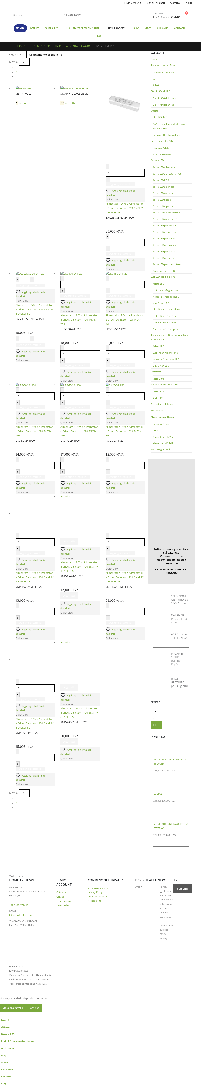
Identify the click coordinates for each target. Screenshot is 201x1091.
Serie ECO (158, 391)
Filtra (156, 725)
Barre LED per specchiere (167, 264)
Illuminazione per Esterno (164, 65)
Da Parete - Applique (164, 72)
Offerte (34, 28)
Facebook (174, 975)
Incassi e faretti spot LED (166, 296)
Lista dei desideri (155, 3)
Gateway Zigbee (161, 424)
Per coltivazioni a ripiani (165, 329)
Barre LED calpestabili (165, 219)
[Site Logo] (116, 15)
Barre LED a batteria (164, 167)
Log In (188, 3)
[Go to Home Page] (10, 46)
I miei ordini (62, 905)
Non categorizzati (160, 449)
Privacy (163, 886)
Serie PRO (158, 398)
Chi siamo (163, 28)
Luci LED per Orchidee (165, 316)
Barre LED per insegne (165, 245)
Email (138, 886)
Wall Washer (157, 410)
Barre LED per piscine (164, 251)
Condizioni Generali (98, 887)
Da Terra (157, 79)
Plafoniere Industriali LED (164, 384)
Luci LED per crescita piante (82, 28)
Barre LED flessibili (163, 199)
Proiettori (156, 371)
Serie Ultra (158, 378)
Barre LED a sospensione (166, 212)
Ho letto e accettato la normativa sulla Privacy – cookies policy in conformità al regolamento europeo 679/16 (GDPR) (166, 914)
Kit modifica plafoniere (163, 404)
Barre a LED (51, 28)
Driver (156, 430)
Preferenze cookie (98, 896)
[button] (2, 1014)
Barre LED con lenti (163, 193)
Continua (34, 1008)
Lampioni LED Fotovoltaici (166, 135)
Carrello (175, 3)
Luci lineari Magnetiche (165, 290)
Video (148, 28)
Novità (20, 28)
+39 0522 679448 (166, 17)
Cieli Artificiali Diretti (164, 104)
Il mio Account (132, 3)
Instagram (188, 975)
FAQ (99, 36)
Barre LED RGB (161, 180)
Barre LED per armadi (164, 225)
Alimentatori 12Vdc (163, 437)
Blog (136, 28)
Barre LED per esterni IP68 (167, 173)
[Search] (91, 15)
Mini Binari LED (161, 303)
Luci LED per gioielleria (163, 276)
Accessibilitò (94, 900)
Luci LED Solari (159, 117)
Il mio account (63, 900)
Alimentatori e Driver (162, 417)
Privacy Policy (95, 892)
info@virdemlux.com (20, 915)
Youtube (181, 975)
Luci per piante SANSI (164, 322)
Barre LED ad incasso (164, 232)
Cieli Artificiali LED (160, 91)
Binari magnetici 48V (162, 141)
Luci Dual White (161, 148)
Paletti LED (158, 283)
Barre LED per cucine (164, 238)
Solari (156, 85)
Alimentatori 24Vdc (163, 443)
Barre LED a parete (163, 206)
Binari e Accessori (162, 154)
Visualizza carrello (13, 1008)
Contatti (179, 28)
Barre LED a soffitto (163, 186)
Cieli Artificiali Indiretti (164, 98)
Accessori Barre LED (164, 271)
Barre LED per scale (163, 258)
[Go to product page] (171, 749)
